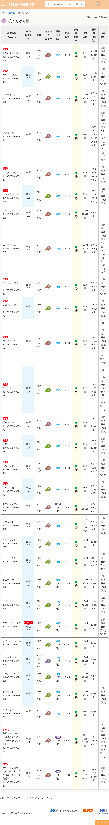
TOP (3, 12)
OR (81, 4)
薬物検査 (11, 12)
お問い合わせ (102, 822)
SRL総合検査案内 (21, 4)
